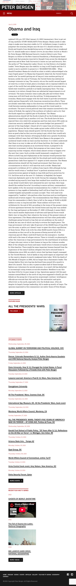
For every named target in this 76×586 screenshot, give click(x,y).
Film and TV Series (45, 574)
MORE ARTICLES (15, 293)
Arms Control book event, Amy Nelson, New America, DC (32, 466)
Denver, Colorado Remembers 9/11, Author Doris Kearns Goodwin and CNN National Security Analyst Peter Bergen (36, 357)
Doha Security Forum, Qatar (20, 474)
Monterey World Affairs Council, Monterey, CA (27, 411)
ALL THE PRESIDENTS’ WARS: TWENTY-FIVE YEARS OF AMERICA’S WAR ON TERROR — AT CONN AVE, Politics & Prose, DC (36, 421)
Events (22, 574)
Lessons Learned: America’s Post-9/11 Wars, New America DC (34, 378)
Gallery (35, 574)
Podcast (10, 574)
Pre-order (14, 311)
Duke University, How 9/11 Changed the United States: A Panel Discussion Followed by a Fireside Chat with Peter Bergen (35, 368)
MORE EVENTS (15, 480)
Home (5, 574)
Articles (28, 574)
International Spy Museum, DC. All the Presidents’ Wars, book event (37, 403)
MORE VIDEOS (15, 560)
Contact (5, 576)
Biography (55, 574)
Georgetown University (17, 386)
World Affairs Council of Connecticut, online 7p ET (29, 458)
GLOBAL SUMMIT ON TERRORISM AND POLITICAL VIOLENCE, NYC (36, 348)
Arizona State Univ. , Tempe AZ (21, 441)
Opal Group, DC (15, 449)
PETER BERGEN (17, 7)
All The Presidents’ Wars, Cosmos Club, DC (26, 395)
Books (16, 574)
